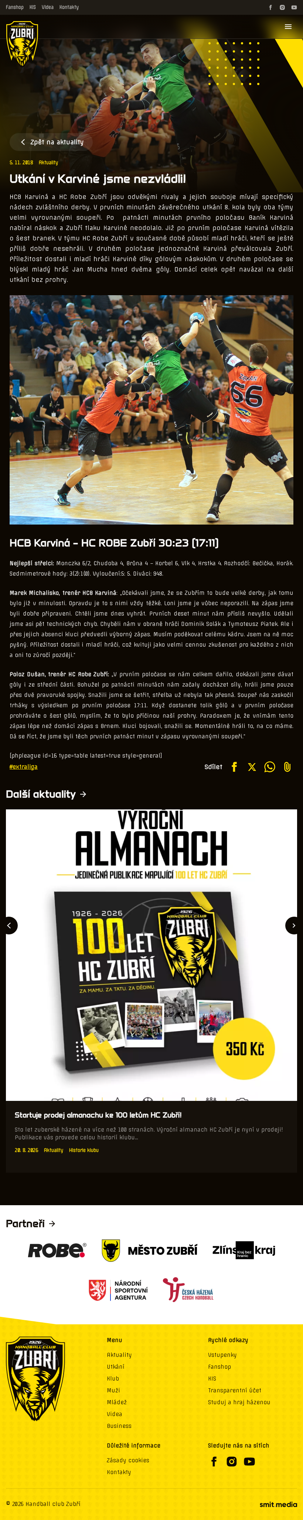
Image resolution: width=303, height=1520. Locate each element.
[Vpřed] (294, 925)
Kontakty (69, 7)
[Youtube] (294, 7)
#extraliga (24, 767)
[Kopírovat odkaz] (287, 767)
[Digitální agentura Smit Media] (278, 1504)
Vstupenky (222, 1355)
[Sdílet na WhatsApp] (270, 767)
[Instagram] (282, 7)
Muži (113, 1390)
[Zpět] (9, 925)
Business (119, 1426)
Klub (113, 1378)
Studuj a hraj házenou (239, 1402)
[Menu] (288, 27)
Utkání (116, 1367)
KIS (33, 7)
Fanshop (15, 7)
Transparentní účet (234, 1390)
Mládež (117, 1402)
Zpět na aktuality (57, 142)
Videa (48, 7)
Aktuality (48, 162)
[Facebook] (270, 7)
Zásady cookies (128, 1460)
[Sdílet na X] (252, 767)
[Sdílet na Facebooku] (234, 767)
